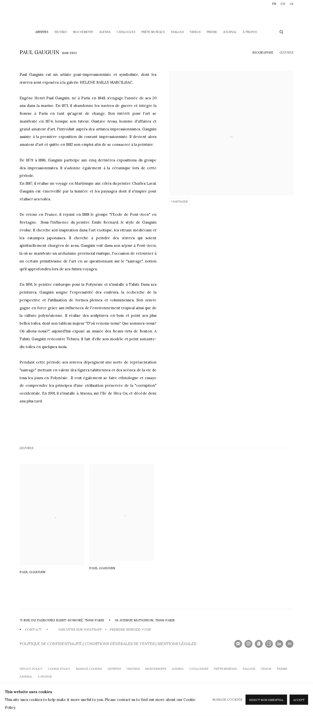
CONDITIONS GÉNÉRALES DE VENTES (120, 643)
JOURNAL (26, 676)
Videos (266, 669)
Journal (229, 32)
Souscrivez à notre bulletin (238, 644)
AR (291, 4)
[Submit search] (281, 31)
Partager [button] (180, 201)
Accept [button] (298, 699)
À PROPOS (250, 32)
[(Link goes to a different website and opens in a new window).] (52, 629)
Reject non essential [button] (266, 699)
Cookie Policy (59, 669)
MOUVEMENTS (155, 669)
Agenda (105, 32)
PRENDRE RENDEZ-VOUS (131, 629)
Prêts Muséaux (153, 32)
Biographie (262, 52)
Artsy (269, 644)
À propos (45, 676)
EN (282, 4)
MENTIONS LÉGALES (176, 643)
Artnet (259, 644)
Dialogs (177, 32)
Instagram (248, 644)
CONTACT (33, 629)
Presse (212, 32)
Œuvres (60, 32)
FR (274, 4)
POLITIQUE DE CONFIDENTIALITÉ (51, 643)
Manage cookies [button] (89, 669)
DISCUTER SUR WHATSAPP (79, 629)
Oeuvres (133, 669)
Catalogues (198, 669)
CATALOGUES (126, 32)
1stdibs (289, 644)
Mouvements (83, 32)
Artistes (41, 32)
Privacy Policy (31, 669)
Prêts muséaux (225, 669)
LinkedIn (279, 644)
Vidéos (195, 32)
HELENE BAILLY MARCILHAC (156, 14)
